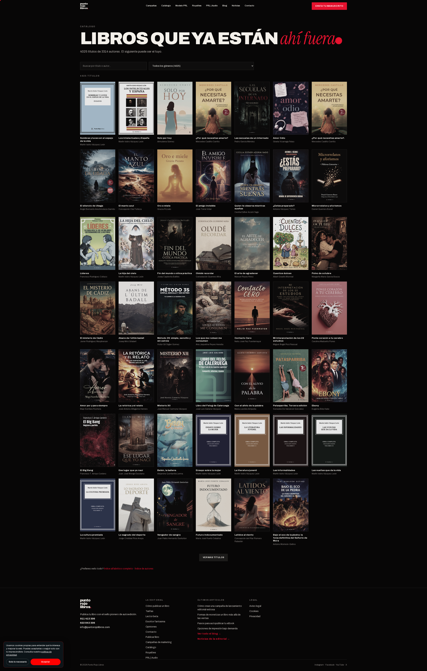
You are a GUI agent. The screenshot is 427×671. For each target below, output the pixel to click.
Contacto (249, 6)
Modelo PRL (181, 6)
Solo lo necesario (18, 662)
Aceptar (45, 662)
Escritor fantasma (155, 621)
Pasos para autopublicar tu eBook (215, 623)
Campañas (151, 6)
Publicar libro (152, 637)
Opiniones (151, 626)
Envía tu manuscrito (329, 6)
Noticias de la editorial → (213, 639)
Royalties (196, 6)
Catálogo (166, 6)
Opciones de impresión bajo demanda (217, 628)
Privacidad (254, 616)
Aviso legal (255, 606)
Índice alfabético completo (118, 568)
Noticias (236, 6)
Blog (224, 6)
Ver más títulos (213, 557)
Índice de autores (144, 568)
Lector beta (152, 616)
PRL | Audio (212, 6)
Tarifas (149, 611)
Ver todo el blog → (209, 633)
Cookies (254, 611)
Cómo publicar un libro (157, 606)
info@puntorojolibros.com (95, 627)
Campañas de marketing (159, 642)
